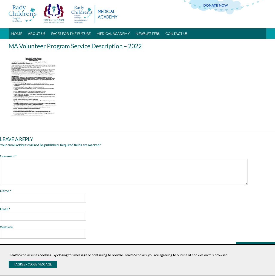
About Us (36, 33)
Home (16, 33)
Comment (8, 156)
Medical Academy (113, 33)
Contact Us (176, 33)
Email (5, 209)
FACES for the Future (71, 33)
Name (5, 191)
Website (6, 227)
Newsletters (148, 33)
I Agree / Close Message (33, 264)
